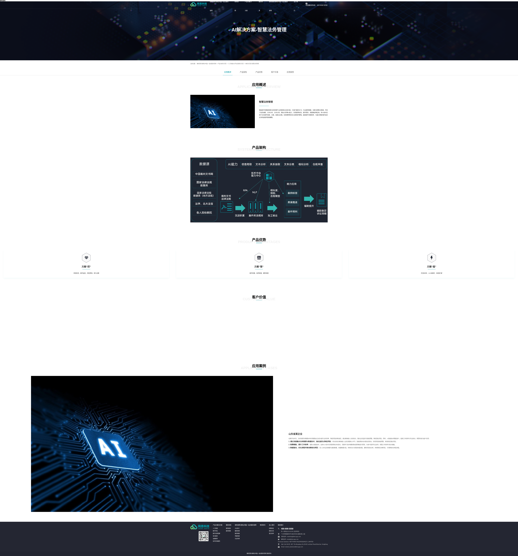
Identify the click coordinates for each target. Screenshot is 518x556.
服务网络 (228, 531)
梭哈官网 (237, 531)
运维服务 (215, 538)
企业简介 (237, 528)
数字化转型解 (216, 533)
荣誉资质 (237, 536)
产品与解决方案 (222, 63)
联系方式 (271, 531)
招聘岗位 (271, 528)
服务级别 (228, 528)
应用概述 (227, 72)
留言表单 (271, 533)
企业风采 (237, 538)
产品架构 (243, 72)
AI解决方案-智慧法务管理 (252, 63)
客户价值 (274, 72)
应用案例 (290, 72)
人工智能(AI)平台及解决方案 (235, 63)
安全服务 (215, 536)
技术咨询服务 (216, 541)
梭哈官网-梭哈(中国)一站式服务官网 (206, 63)
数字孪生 (215, 531)
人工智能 (215, 528)
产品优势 (259, 72)
